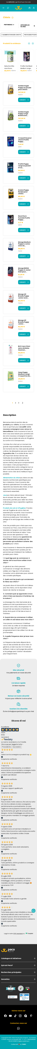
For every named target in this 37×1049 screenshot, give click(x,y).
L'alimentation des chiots (11, 35)
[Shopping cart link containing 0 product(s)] (29, 8)
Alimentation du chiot (11, 478)
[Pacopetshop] (5, 1015)
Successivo (17, 747)
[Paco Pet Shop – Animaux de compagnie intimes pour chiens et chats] (26, 56)
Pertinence (8, 25)
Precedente (6, 747)
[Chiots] (12, 17)
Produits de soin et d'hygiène (14, 508)
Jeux (5, 495)
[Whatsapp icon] (33, 911)
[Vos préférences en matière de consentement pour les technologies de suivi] (33, 1045)
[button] (29, 43)
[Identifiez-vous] (34, 8)
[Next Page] (22, 403)
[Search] (8, 8)
